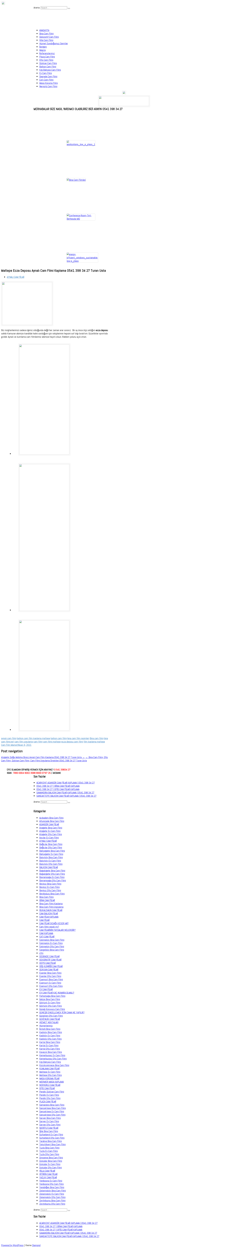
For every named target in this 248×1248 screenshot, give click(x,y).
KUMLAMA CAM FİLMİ (49, 1068)
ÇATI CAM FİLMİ (46, 936)
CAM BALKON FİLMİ (48, 913)
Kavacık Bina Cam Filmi (50, 1052)
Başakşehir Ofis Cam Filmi (52, 873)
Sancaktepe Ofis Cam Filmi (52, 1114)
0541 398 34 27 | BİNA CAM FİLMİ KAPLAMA (58, 786)
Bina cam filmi (96, 738)
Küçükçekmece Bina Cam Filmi (54, 1065)
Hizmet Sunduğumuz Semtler (53, 43)
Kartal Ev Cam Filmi (48, 1045)
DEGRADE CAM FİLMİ (49, 956)
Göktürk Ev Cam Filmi (49, 1002)
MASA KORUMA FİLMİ (49, 1078)
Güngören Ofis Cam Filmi (51, 1015)
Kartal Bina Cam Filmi (49, 1042)
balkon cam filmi (59, 738)
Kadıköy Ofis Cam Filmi (50, 1038)
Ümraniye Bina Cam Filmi (51, 1157)
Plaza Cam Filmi (47, 56)
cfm (41, 953)
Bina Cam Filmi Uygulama (51, 906)
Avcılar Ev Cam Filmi (49, 837)
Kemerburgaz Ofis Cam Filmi (53, 1058)
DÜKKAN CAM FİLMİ (48, 969)
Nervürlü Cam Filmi (48, 86)
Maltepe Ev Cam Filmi (49, 1071)
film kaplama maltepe (94, 741)
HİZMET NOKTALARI (48, 1022)
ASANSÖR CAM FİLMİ (49, 824)
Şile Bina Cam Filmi (48, 1131)
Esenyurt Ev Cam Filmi (50, 982)
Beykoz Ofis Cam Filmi (50, 890)
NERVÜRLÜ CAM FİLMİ (49, 1085)
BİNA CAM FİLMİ (47, 900)
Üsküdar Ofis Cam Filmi (50, 1167)
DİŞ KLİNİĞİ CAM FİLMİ (51, 966)
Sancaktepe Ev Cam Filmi (51, 1111)
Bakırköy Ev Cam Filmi (50, 860)
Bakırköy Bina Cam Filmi (51, 857)
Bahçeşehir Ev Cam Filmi (51, 854)
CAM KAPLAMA (46, 933)
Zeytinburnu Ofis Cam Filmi (52, 1203)
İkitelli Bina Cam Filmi (49, 1029)
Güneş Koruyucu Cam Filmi (52, 1009)
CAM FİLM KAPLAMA (48, 916)
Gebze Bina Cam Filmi (49, 999)
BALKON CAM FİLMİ (48, 867)
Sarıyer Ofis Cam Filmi (49, 1124)
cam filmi (37, 741)
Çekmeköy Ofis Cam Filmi (51, 946)
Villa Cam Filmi (46, 40)
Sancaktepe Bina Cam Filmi (52, 1108)
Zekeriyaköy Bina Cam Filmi (52, 1190)
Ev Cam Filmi (45, 73)
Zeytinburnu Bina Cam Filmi (52, 1200)
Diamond (36, 1245)
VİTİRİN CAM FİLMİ (48, 1174)
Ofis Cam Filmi (46, 60)
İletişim (43, 46)
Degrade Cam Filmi (48, 76)
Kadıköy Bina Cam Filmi (50, 1032)
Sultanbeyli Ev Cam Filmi (51, 1134)
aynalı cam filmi (8, 738)
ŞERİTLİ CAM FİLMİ (48, 1128)
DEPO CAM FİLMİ (47, 963)
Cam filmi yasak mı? (49, 926)
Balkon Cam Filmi (47, 66)
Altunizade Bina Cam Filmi (51, 821)
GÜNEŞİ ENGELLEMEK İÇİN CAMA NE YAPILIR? (62, 1012)
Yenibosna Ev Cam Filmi (50, 1180)
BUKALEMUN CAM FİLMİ (50, 910)
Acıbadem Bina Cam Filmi (51, 817)
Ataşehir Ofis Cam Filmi (50, 834)
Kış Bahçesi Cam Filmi (50, 69)
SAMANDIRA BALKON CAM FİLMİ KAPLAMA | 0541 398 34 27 (65, 792)
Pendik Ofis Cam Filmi (49, 1098)
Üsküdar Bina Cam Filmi (50, 1161)
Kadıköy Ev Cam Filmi (49, 1035)
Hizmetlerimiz (46, 1025)
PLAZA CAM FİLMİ (47, 1101)
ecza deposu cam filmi (72, 741)
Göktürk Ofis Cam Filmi (50, 1005)
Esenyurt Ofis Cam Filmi (51, 986)
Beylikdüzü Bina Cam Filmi (52, 893)
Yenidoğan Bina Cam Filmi (51, 1187)
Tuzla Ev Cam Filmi (48, 1151)
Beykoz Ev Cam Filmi (49, 887)
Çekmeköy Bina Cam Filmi (51, 939)
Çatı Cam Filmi (46, 79)
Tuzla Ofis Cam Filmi (49, 1154)
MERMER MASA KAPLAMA (51, 1081)
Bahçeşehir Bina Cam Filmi (52, 850)
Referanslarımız (47, 53)
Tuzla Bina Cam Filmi (49, 1147)
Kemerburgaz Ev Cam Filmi (52, 1055)
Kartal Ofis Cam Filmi (49, 1048)
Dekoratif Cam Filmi (49, 36)
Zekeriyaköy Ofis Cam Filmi (52, 1197)
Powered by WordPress (12, 1245)
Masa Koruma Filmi (48, 83)
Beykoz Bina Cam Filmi (50, 883)
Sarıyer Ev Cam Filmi (49, 1121)
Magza (42, 50)
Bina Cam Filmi (46, 33)
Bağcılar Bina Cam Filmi (50, 844)
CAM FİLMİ (44, 920)
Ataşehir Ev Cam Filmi (49, 831)
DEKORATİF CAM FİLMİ (50, 959)
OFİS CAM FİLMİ (47, 1088)
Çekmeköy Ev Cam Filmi (51, 943)
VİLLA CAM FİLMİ (47, 1170)
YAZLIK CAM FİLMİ (48, 1177)
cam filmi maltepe (52, 741)
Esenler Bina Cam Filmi (50, 972)
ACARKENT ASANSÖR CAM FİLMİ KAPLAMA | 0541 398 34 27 (65, 782)
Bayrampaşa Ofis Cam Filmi (52, 880)
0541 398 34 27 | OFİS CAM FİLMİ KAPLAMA (57, 789)
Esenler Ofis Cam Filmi (50, 976)
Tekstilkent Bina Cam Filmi (52, 1144)
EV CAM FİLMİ (46, 989)
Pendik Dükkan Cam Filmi (51, 1091)
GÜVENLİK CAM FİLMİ (49, 1019)
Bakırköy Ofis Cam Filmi (50, 864)
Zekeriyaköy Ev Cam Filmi (51, 1193)
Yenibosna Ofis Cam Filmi (51, 1184)
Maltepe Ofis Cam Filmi (50, 1075)
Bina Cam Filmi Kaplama (51, 903)
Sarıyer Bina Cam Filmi (50, 1118)
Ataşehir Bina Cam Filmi (50, 827)
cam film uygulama (23, 741)
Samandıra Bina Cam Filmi (51, 1104)
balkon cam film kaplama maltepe (33, 738)
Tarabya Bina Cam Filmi (50, 1141)
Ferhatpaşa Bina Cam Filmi (52, 996)
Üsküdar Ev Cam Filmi (49, 1164)
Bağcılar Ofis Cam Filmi (50, 847)
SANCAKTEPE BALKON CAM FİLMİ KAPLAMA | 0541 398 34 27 (66, 795)
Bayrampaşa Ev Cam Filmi (51, 877)
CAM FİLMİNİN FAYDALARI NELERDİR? (57, 930)
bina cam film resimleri (78, 738)
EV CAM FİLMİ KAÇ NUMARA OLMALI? (56, 992)
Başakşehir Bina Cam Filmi (52, 870)
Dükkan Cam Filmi (48, 63)
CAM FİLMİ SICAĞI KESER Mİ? (54, 923)
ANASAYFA (44, 30)
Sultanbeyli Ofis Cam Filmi (51, 1137)
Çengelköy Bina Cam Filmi (51, 949)
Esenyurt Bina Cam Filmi (51, 979)
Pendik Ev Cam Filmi (49, 1095)
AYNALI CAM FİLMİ (15, 277)
